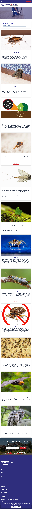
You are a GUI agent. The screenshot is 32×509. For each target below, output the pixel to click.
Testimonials (3, 478)
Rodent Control (3, 486)
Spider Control (3, 493)
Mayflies (16, 188)
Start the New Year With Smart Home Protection (9, 499)
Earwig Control (3, 488)
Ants (16, 224)
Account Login (29, 1)
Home (2, 470)
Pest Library (3, 475)
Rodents (16, 86)
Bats (16, 394)
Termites (16, 120)
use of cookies (18, 504)
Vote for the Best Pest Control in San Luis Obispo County (11, 498)
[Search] (28, 26)
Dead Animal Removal (5, 489)
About (2, 472)
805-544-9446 (4, 1)
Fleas (16, 155)
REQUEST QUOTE (10, 1)
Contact (2, 479)
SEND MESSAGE (5, 464)
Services (2, 473)
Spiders (16, 257)
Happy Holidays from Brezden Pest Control (8, 501)
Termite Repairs (4, 483)
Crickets (16, 360)
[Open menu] (30, 4)
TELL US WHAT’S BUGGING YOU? (9, 23)
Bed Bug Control (4, 492)
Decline (19, 506)
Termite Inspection (4, 485)
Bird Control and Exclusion (5, 490)
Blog (2, 476)
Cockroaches (16, 52)
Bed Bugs (16, 326)
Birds (16, 428)
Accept (13, 506)
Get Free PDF (23, 447)
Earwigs (16, 291)
